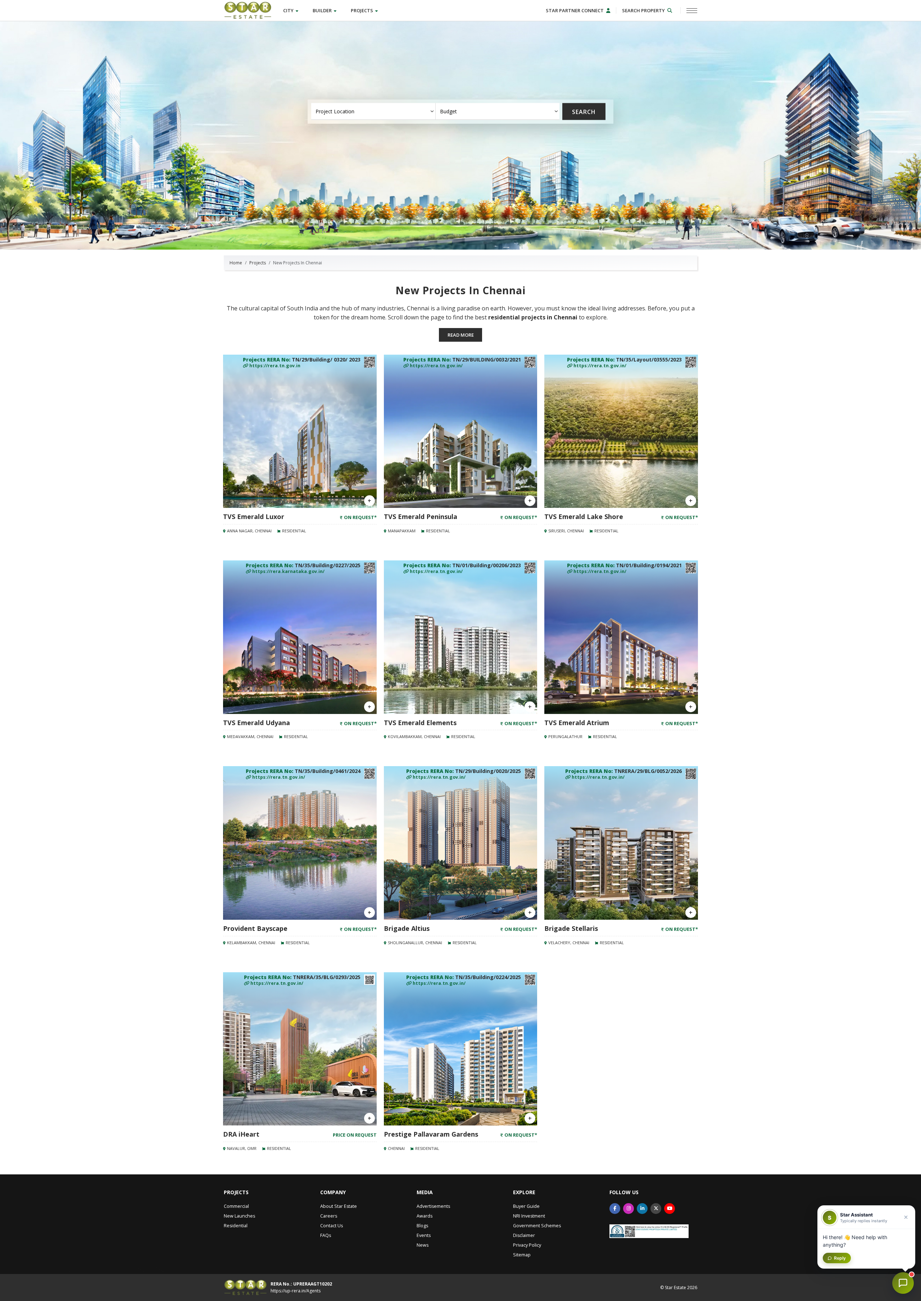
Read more (461, 335)
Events (424, 1235)
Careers (328, 1216)
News (422, 1245)
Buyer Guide (526, 1206)
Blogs (422, 1226)
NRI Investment (529, 1216)
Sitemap (522, 1255)
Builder (323, 10)
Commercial (236, 1206)
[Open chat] (903, 1283)
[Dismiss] (906, 1217)
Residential (236, 1226)
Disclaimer (524, 1235)
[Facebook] (614, 1208)
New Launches (239, 1216)
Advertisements (433, 1206)
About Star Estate (338, 1206)
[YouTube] (669, 1208)
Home (236, 263)
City (289, 10)
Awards (424, 1216)
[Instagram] (628, 1208)
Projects (362, 10)
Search (584, 111)
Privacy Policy (527, 1245)
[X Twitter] (655, 1208)
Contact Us (331, 1226)
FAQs (325, 1235)
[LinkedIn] (642, 1208)
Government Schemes (537, 1226)
